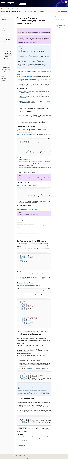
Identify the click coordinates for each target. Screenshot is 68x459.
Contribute (62, 458)
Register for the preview (23, 91)
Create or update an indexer (22, 248)
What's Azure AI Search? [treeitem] (7, 23)
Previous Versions (53, 458)
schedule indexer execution (40, 436)
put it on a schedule (22, 280)
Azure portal (35, 32)
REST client (21, 104)
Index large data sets (23, 440)
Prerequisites (58, 16)
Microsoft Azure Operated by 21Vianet (36, 458)
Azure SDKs (47, 32)
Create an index (58, 20)
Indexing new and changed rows (60, 26)
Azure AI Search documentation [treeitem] (4, 19)
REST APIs (41, 32)
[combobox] (6, 16)
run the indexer (25, 436)
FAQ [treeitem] (3, 28)
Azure (18, 14)
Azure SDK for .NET (30, 107)
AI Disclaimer (46, 458)
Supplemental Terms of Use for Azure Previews (27, 42)
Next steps (58, 29)
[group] (34, 147)
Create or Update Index (21, 185)
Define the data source (60, 19)
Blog (58, 458)
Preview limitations (59, 18)
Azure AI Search (27, 14)
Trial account (64, 11)
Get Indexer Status (23, 285)
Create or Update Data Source (22, 134)
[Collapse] (12, 14)
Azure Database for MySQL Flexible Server (27, 94)
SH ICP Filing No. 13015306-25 (6, 458)
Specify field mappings (23, 273)
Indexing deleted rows (60, 27)
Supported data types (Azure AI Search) (30, 209)
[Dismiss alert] (66, 2)
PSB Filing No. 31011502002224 (18, 458)
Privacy (26, 458)
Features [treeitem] (4, 26)
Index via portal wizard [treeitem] (7, 39)
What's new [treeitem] (5, 24)
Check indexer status (59, 24)
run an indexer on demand (45, 278)
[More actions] (50, 15)
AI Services (22, 14)
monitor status (31, 436)
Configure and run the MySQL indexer (61, 22)
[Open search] (66, 9)
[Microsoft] (1, 8)
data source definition (33, 368)
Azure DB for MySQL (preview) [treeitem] (8, 54)
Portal (59, 11)
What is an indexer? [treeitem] (7, 43)
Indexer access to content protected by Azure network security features (32, 441)
